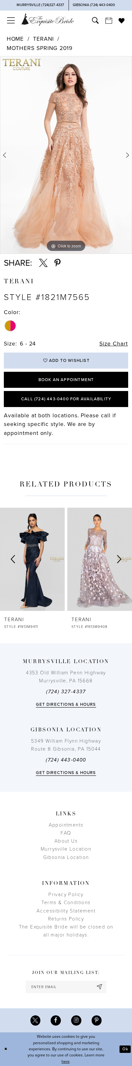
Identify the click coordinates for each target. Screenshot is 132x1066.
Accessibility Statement (66, 911)
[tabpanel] (66, 155)
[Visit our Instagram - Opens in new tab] (76, 1020)
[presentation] (32, 559)
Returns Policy (66, 919)
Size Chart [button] (113, 343)
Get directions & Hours (66, 704)
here (66, 1061)
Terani (43, 39)
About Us (66, 841)
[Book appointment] (108, 20)
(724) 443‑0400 (66, 760)
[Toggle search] (95, 20)
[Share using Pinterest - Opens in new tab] (57, 263)
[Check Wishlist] (121, 21)
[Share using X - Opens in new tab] (43, 263)
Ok (125, 1049)
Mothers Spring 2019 (40, 48)
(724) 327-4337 (66, 692)
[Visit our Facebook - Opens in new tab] (56, 1020)
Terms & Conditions (65, 902)
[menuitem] (11, 20)
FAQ (66, 833)
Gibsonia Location (66, 857)
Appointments (66, 825)
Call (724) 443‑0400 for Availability (66, 399)
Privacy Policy (66, 894)
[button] (11, 20)
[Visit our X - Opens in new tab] (35, 1020)
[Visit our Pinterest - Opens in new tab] (97, 1020)
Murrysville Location (66, 849)
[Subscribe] (99, 987)
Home (15, 39)
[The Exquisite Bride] (47, 19)
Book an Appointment (66, 379)
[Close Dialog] (6, 1049)
